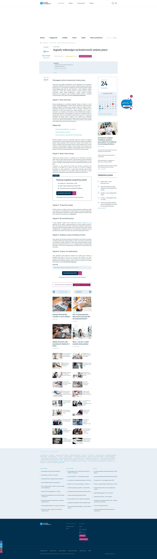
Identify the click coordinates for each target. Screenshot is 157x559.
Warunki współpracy (62, 550)
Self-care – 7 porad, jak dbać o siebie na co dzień (108, 198)
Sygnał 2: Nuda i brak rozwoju (61, 68)
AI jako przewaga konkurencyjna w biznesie (77, 495)
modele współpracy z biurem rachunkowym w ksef (52, 459)
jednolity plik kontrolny (64, 461)
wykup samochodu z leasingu (62, 455)
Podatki (64, 38)
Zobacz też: (57, 125)
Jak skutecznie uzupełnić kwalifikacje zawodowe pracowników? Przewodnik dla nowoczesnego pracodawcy (109, 204)
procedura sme (82, 459)
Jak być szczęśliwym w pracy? (63, 132)
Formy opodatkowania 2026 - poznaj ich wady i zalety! (53, 505)
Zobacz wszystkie (102, 169)
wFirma (67, 528)
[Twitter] (1, 544)
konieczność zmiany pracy (59, 56)
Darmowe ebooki (81, 3)
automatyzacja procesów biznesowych (49, 458)
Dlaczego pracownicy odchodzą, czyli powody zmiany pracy (67, 374)
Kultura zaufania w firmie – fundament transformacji (78, 499)
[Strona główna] (40, 42)
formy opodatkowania (100, 455)
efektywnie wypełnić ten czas (84, 222)
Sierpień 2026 (107, 93)
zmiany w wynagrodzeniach (92, 459)
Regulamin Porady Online (72, 550)
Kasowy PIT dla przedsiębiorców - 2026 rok (51, 491)
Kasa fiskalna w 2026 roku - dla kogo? (49, 475)
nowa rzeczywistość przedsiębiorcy (108, 458)
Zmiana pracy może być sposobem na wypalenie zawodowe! (67, 393)
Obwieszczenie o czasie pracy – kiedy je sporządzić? (67, 383)
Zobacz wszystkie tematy (58, 462)
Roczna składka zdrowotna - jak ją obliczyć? (50, 482)
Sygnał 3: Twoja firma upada (60, 70)
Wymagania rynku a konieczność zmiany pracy (64, 64)
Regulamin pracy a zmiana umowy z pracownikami (86, 411)
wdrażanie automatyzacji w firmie (92, 458)
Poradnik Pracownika (70, 526)
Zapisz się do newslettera (85, 56)
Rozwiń (55, 72)
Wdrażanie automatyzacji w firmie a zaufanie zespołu (79, 502)
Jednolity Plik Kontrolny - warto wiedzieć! (103, 496)
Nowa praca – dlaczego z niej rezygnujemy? (85, 383)
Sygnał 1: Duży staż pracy (60, 66)
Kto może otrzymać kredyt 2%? (101, 505)
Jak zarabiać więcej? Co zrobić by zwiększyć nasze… (67, 402)
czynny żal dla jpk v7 (68, 456)
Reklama (71, 3)
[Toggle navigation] (116, 3)
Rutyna (76, 116)
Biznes (42, 38)
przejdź (126, 106)
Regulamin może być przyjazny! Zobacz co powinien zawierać (87, 440)
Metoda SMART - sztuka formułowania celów (105, 182)
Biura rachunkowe (96, 38)
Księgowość (53, 38)
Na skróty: (56, 63)
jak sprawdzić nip (43, 455)
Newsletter (82, 535)
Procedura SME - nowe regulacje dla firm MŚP (104, 480)
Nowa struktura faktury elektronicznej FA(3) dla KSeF (105, 476)
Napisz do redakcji (83, 539)
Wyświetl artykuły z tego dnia (105, 114)
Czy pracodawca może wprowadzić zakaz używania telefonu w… (67, 355)
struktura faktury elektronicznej (70, 459)
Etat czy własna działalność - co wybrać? (66, 129)
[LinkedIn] (1, 547)
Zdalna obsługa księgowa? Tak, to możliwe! (103, 493)
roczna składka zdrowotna (75, 455)
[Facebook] (1, 542)
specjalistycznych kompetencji (71, 257)
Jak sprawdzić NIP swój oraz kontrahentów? (50, 471)
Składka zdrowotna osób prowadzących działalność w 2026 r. (61, 344)
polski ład (109, 461)
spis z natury (60, 456)
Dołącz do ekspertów (83, 529)
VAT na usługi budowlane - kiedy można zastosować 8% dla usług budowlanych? (81, 317)
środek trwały (91, 455)
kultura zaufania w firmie (79, 458)
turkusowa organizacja (109, 456)
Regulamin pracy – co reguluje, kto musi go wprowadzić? (87, 355)
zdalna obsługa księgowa (52, 461)
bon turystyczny (49, 462)
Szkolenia (92, 3)
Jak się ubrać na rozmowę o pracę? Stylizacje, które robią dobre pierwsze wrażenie (109, 188)
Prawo (74, 38)
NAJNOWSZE (100, 135)
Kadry (83, 38)
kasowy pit (84, 455)
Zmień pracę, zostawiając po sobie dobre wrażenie (67, 430)
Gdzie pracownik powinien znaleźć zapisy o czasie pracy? (87, 393)
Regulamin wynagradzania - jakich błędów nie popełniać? (67, 440)
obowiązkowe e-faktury (76, 461)
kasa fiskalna (51, 455)
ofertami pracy (71, 244)
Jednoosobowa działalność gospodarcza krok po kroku (66, 267)
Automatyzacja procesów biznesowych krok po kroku (79, 491)
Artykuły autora (46, 57)
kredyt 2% (84, 461)
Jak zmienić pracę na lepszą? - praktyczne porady (66, 411)
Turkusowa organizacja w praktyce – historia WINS (78, 487)
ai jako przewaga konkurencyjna (65, 458)
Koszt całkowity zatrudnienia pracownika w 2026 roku (79, 480)
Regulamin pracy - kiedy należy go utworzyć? (66, 364)
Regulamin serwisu (53, 550)
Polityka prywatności (43, 550)
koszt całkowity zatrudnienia (80, 456)
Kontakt (80, 526)
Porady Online (61, 3)
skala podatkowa (52, 456)
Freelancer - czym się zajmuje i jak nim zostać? (109, 193)
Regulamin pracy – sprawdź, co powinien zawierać (87, 374)
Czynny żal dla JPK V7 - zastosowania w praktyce (78, 476)
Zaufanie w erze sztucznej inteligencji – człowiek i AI (79, 484)
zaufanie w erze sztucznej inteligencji (95, 456)
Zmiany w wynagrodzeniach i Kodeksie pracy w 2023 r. (105, 484)
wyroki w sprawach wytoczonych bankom (97, 461)
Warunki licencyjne (83, 550)
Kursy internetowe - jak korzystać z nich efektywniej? (69, 135)
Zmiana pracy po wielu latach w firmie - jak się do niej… (87, 364)
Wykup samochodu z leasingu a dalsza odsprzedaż (52, 478)
